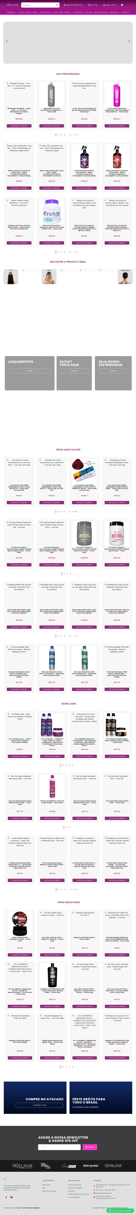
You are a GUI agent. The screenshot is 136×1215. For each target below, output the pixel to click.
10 (76, 511)
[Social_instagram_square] (17, 1197)
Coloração (78, 12)
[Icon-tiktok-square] (22, 1197)
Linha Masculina (45, 12)
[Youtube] (11, 1197)
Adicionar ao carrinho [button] (19, 126)
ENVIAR (91, 1147)
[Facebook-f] (6, 1197)
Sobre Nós (125, 12)
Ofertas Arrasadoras (101, 12)
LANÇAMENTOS (114, 12)
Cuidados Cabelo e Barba (28, 12)
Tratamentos (11, 12)
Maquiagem (89, 12)
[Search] (57, 5)
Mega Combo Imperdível (62, 12)
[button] (6, 41)
